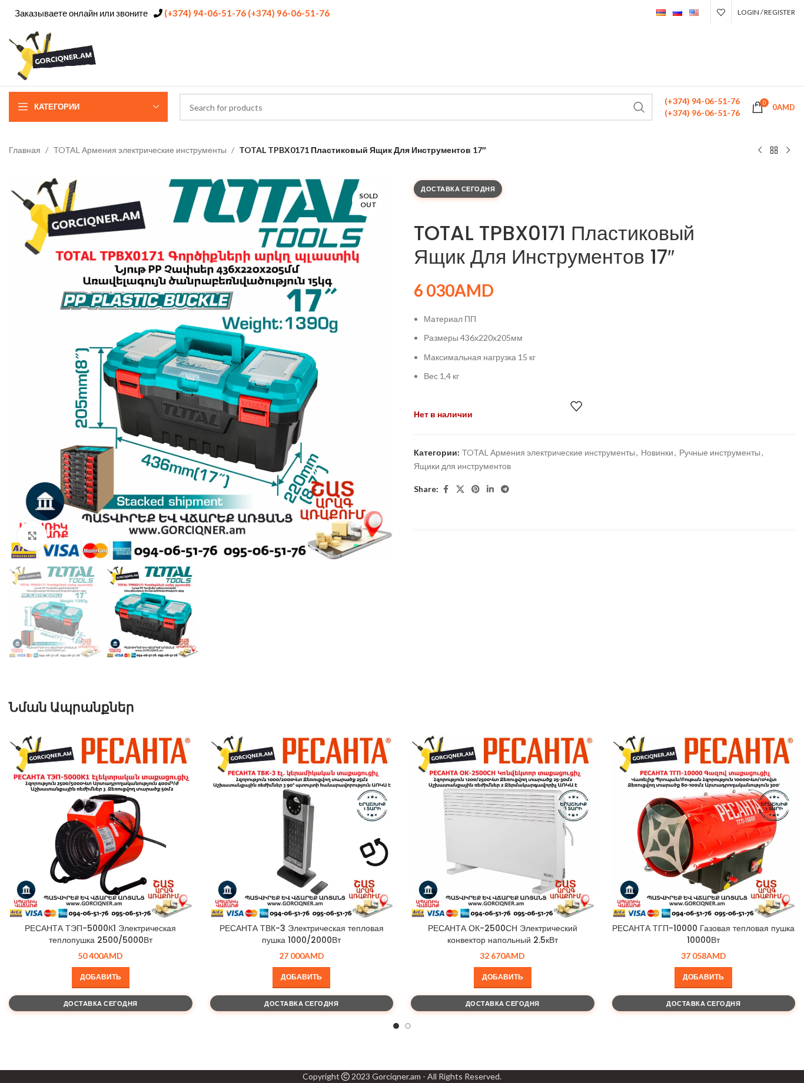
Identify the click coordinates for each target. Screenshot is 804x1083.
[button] (100, 977)
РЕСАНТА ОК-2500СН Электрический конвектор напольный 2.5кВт (502, 934)
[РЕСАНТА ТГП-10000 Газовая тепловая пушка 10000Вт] (704, 826)
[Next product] (788, 151)
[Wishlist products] (721, 12)
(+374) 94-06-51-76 (204, 13)
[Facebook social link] (728, 56)
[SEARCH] (639, 107)
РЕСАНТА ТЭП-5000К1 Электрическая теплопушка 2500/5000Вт (100, 934)
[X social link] (742, 56)
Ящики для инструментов (462, 466)
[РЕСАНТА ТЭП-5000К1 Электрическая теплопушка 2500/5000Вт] (100, 826)
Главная (25, 150)
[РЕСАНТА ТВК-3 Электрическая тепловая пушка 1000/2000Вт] (302, 826)
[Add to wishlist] (576, 406)
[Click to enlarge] (32, 536)
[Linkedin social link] (773, 56)
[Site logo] (53, 54)
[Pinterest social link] (758, 56)
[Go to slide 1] (396, 1026)
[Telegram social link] (787, 56)
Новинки (657, 452)
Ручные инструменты (719, 452)
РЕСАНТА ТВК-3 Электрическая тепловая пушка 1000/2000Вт (302, 934)
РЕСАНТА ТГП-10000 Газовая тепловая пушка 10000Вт (703, 934)
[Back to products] (774, 151)
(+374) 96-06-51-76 (288, 13)
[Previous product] (760, 151)
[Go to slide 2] (408, 1026)
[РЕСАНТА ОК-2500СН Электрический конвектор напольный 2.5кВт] (502, 826)
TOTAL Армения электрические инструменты (140, 150)
